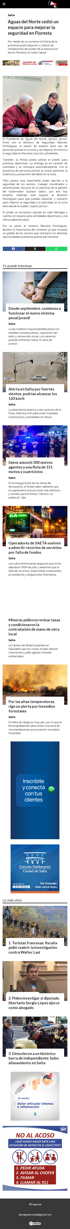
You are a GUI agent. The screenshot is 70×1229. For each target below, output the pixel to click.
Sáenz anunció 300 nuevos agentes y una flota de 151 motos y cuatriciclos (30, 467)
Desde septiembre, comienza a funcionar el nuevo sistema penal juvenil (34, 313)
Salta (11, 15)
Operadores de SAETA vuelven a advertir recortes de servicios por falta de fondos (35, 548)
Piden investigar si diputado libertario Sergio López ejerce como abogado (34, 1003)
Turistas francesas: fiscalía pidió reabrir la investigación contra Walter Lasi (32, 948)
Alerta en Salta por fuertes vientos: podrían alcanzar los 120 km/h (32, 394)
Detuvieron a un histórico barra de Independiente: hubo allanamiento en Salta (33, 1058)
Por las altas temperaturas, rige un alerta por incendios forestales (31, 706)
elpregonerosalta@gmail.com (35, 1214)
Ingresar (37, 1204)
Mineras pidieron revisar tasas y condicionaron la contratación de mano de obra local (34, 627)
